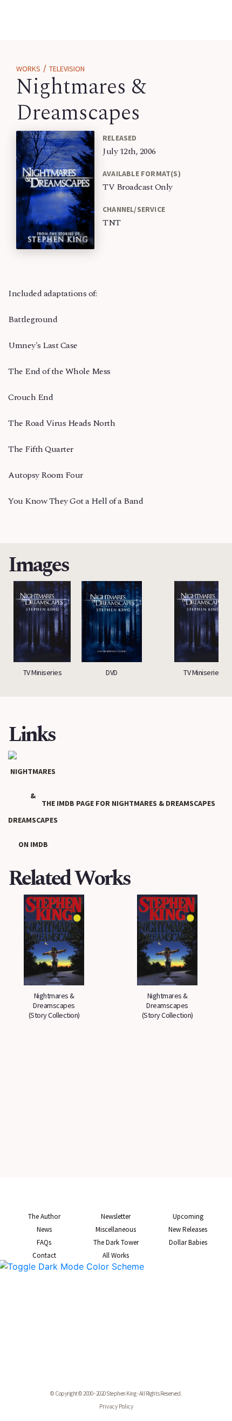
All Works (116, 1255)
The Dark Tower (116, 1242)
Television (67, 69)
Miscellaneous (115, 1229)
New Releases (187, 1229)
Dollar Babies (188, 1242)
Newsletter (116, 1216)
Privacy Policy (116, 1406)
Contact (44, 1255)
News (44, 1229)
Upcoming (188, 1216)
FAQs (44, 1242)
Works (28, 69)
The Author (44, 1216)
